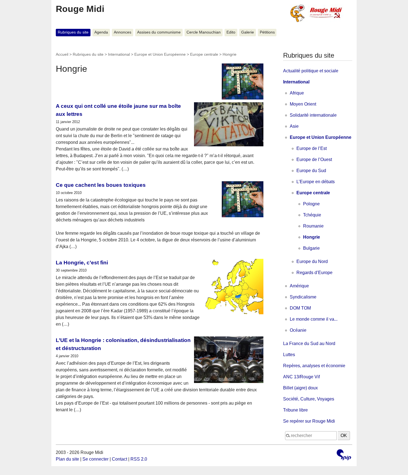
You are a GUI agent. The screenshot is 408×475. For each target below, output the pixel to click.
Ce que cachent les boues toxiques (101, 185)
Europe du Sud (311, 170)
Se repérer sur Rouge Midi (309, 421)
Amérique (299, 286)
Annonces (122, 32)
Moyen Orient (303, 104)
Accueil (62, 54)
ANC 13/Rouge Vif (301, 376)
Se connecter (95, 459)
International (119, 54)
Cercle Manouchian (204, 32)
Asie (294, 126)
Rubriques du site (73, 32)
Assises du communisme (159, 32)
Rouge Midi (80, 9)
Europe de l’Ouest (314, 159)
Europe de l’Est (311, 148)
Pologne (311, 203)
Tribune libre (295, 410)
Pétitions (267, 32)
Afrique (297, 93)
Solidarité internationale (313, 115)
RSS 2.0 (138, 459)
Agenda (101, 32)
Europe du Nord (312, 261)
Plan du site (67, 459)
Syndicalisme (303, 297)
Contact (119, 459)
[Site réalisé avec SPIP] (344, 455)
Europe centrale (204, 54)
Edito (230, 32)
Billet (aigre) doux (300, 387)
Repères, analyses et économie (314, 365)
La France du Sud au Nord (309, 343)
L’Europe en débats (315, 181)
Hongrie (311, 237)
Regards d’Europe (314, 272)
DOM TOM (300, 308)
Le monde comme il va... (314, 319)
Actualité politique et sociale (310, 70)
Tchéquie (312, 215)
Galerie (247, 32)
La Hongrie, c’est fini (82, 262)
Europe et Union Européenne (160, 54)
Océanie (298, 330)
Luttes (289, 354)
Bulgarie (311, 248)
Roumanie (313, 226)
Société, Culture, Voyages (308, 399)
